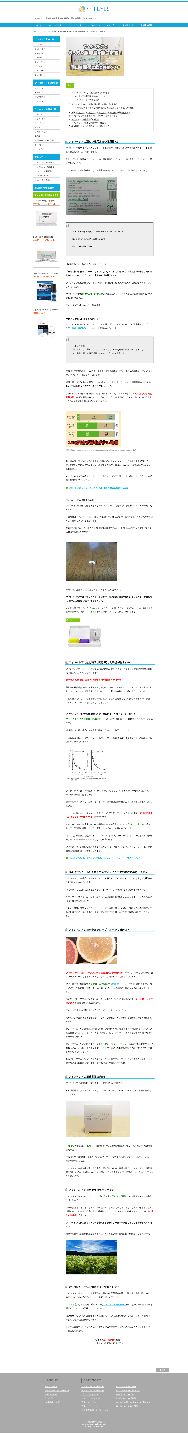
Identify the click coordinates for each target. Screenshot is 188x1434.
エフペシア (39, 53)
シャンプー (111, 25)
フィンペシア (72, 148)
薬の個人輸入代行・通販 (127, 1406)
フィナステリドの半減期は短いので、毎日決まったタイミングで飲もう (105, 108)
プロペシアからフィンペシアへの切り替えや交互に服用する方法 (98, 488)
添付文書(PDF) (79, 328)
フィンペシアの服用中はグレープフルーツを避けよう (94, 116)
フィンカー (39, 71)
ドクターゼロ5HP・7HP (44, 140)
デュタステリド (75, 25)
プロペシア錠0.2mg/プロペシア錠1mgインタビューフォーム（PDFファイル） (105, 858)
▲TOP (162, 1370)
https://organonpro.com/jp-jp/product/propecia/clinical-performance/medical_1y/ (103, 450)
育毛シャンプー (88, 1402)
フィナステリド (55, 25)
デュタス (38, 93)
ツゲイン (38, 145)
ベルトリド (39, 101)
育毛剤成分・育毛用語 (126, 1398)
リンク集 (49, 1398)
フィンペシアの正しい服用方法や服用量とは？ (91, 93)
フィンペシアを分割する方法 (86, 100)
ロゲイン (38, 114)
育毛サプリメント (89, 1406)
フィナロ (38, 58)
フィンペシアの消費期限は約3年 (85, 119)
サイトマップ (51, 1387)
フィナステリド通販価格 (44, 162)
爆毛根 (37, 136)
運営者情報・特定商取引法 (57, 1390)
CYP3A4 (116, 984)
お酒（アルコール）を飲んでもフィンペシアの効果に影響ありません (101, 112)
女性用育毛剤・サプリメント (94, 1410)
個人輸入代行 (146, 25)
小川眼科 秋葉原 (52, 1402)
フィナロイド (40, 75)
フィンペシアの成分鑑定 (114, 1304)
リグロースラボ (41, 132)
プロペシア (39, 45)
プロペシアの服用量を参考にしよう (89, 96)
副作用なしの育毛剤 (125, 1394)
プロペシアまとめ (42, 175)
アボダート (39, 88)
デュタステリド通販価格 (44, 167)
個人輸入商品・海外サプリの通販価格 (133, 1402)
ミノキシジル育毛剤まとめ (128, 1390)
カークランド (40, 123)
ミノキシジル (94, 25)
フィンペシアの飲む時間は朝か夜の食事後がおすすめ (94, 104)
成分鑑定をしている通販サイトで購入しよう (90, 126)
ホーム (39, 25)
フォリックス (40, 119)
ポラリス (38, 127)
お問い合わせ (51, 1394)
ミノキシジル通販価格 (44, 171)
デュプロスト (40, 97)
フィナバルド (40, 62)
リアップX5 (39, 149)
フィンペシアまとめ (43, 180)
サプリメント (128, 25)
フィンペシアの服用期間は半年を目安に (88, 123)
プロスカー (39, 66)
